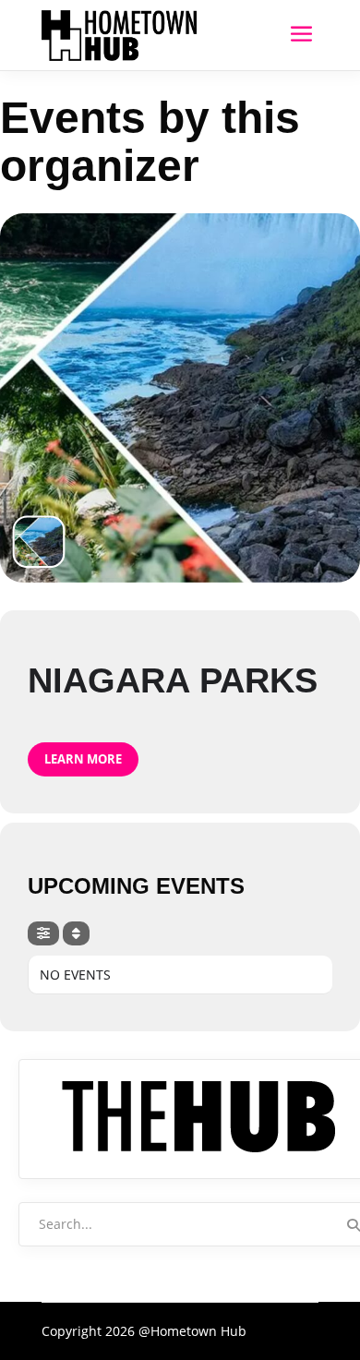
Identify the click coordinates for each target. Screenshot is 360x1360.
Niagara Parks (173, 680)
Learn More (83, 759)
